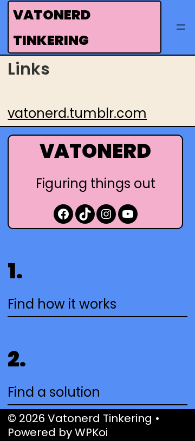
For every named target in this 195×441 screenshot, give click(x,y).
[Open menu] (180, 27)
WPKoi (91, 432)
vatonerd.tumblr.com (77, 113)
